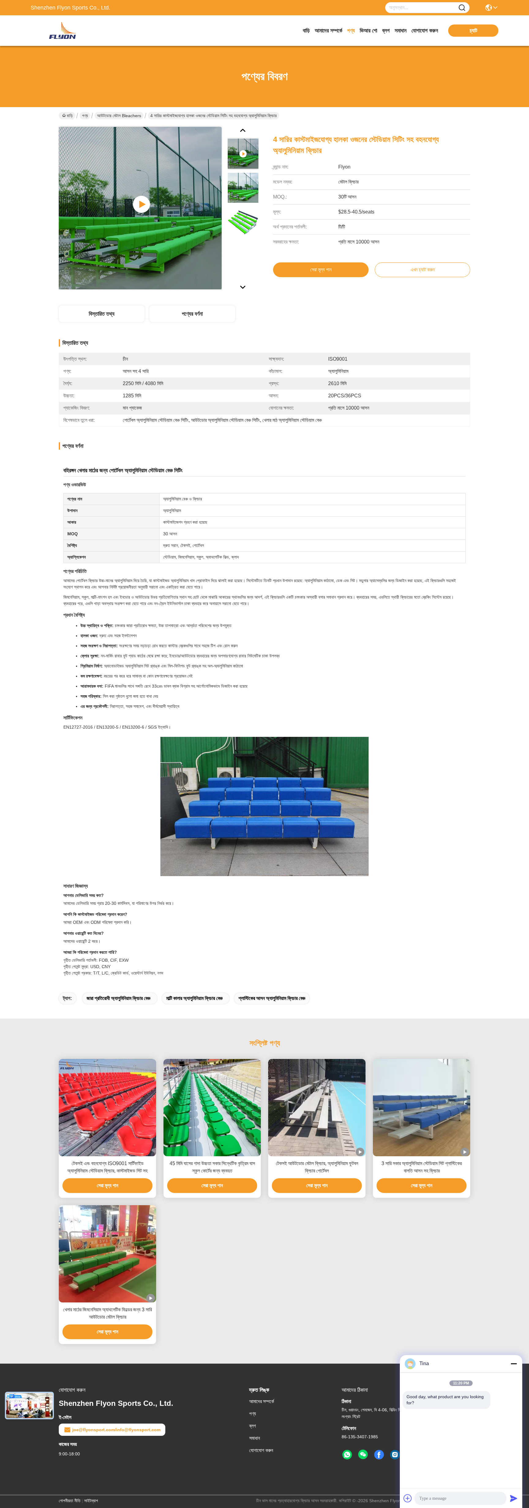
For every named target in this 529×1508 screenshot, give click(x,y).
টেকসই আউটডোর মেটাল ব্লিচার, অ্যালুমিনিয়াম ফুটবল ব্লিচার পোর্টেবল (317, 1167)
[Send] (514, 1498)
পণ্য (351, 31)
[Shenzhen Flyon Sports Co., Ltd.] (64, 30)
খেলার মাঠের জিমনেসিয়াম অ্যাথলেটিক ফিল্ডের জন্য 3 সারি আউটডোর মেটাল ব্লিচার (107, 1313)
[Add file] (407, 1498)
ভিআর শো (368, 31)
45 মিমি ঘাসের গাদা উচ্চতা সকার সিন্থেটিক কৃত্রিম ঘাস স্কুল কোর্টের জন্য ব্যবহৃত (212, 1167)
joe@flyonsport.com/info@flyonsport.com (116, 1429)
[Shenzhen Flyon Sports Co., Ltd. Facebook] (379, 1454)
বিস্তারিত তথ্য (101, 314)
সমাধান (401, 31)
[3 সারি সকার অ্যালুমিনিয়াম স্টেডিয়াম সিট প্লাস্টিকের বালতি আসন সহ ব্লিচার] (421, 1107)
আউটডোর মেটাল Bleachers (119, 115)
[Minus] (513, 1363)
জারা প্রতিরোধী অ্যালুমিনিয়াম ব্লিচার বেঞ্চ (118, 998)
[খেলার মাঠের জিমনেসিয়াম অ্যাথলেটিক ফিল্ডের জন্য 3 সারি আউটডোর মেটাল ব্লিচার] (107, 1253)
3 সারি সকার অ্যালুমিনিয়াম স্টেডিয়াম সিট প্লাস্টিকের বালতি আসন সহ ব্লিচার (421, 1167)
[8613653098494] (347, 1454)
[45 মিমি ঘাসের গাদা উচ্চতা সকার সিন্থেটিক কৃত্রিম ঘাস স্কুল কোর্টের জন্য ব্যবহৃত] (212, 1107)
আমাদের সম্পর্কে (328, 31)
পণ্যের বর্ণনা (192, 314)
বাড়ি (306, 31)
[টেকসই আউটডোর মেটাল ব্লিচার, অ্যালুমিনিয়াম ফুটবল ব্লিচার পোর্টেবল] (317, 1107)
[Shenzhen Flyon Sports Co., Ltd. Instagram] (394, 1454)
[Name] (462, 8)
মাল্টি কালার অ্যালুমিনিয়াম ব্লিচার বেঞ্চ (194, 998)
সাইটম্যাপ (91, 1500)
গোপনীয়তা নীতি (70, 1500)
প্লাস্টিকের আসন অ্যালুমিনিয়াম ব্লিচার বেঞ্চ (271, 998)
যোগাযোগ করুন (424, 31)
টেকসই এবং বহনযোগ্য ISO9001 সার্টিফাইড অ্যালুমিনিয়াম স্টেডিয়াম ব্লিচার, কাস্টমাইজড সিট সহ (107, 1167)
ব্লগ (386, 31)
